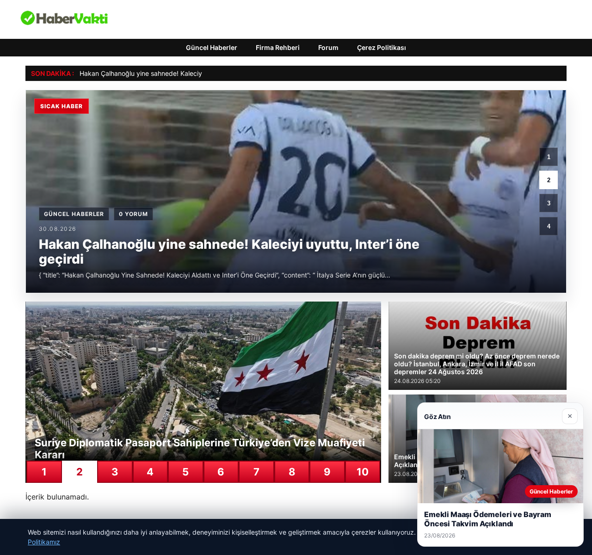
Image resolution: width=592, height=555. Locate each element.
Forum (328, 47)
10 (363, 472)
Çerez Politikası (381, 47)
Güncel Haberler (211, 47)
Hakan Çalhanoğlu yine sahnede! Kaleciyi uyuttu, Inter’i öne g (172, 73)
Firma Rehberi (278, 47)
